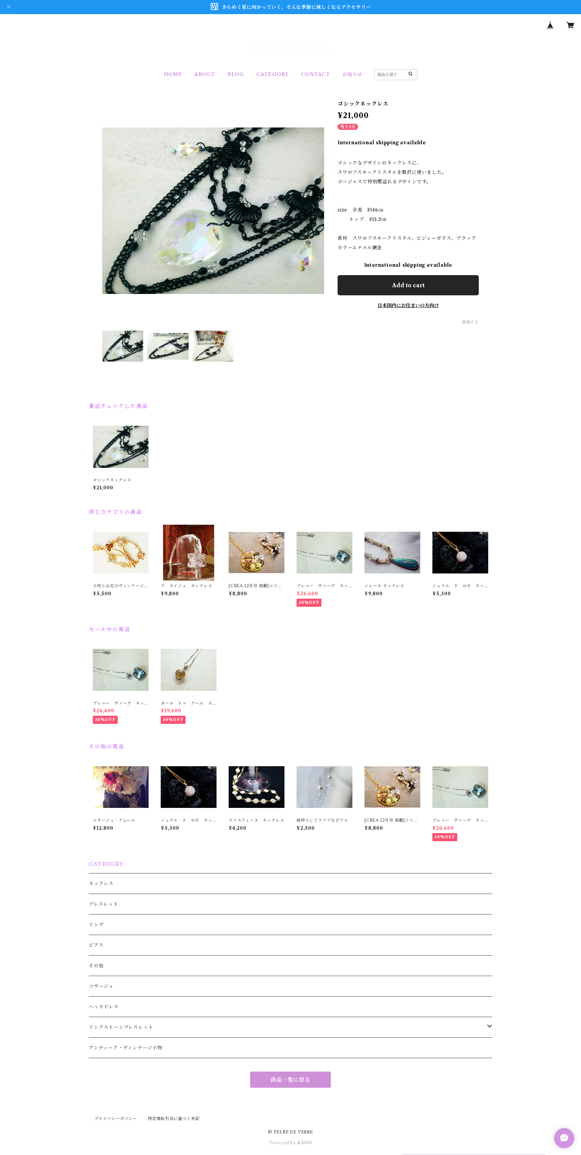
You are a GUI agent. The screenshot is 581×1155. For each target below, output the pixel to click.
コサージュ (101, 986)
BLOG (235, 74)
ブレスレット (103, 904)
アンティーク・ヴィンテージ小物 (125, 1048)
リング (96, 925)
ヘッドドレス (104, 1007)
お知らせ (352, 74)
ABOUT (204, 74)
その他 (96, 966)
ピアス (96, 945)
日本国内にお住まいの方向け (408, 305)
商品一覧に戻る (290, 1079)
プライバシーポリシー (115, 1118)
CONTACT (316, 74)
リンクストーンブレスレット (121, 1027)
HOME (173, 74)
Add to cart (408, 285)
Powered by (283, 1142)
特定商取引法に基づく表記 (174, 1118)
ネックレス (101, 884)
